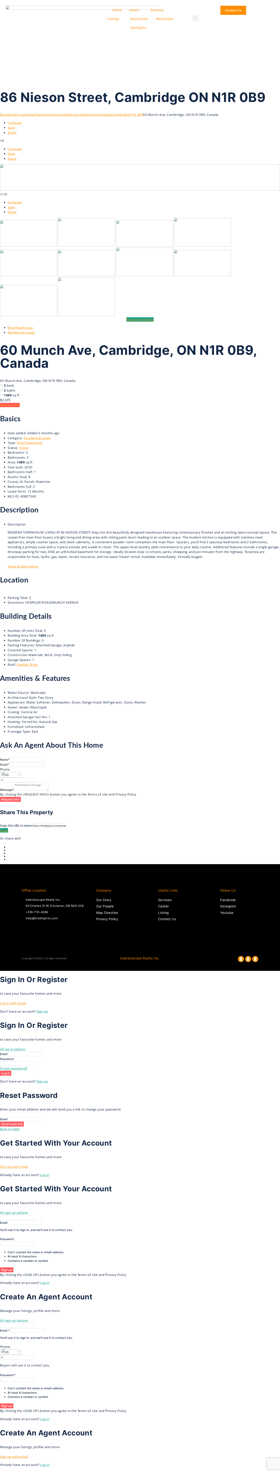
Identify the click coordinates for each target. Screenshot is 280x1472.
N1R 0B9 (136, 114)
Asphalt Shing (27, 664)
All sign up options (14, 1212)
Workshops (164, 19)
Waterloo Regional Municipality (88, 114)
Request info (10, 405)
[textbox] (10, 775)
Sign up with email (14, 1166)
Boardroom (139, 19)
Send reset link (12, 1124)
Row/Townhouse (40, 114)
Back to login (10, 1129)
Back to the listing (140, 319)
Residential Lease (13, 114)
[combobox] (10, 774)
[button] (195, 18)
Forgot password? (13, 1068)
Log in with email (13, 1003)
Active (24, 448)
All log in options (12, 1049)
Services (157, 10)
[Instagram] (248, 959)
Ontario (58, 114)
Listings (113, 19)
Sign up (42, 1011)
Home (117, 10)
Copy (4, 830)
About (134, 10)
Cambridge (121, 114)
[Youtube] (255, 959)
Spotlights (138, 28)
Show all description (23, 566)
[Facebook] (241, 959)
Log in (5, 1073)
